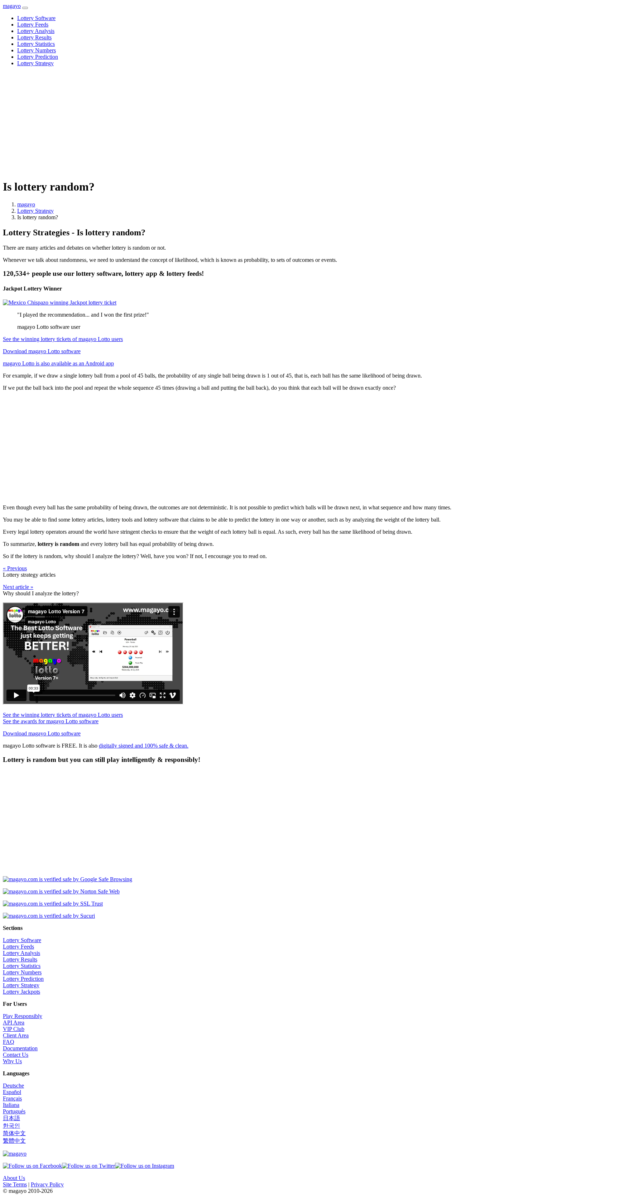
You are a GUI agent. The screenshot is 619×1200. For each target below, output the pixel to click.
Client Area (16, 1035)
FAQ (8, 1042)
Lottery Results (34, 37)
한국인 (11, 1126)
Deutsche (13, 1086)
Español (12, 1092)
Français (12, 1098)
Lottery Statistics (36, 44)
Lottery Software (36, 18)
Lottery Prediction (37, 57)
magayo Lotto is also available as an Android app (58, 363)
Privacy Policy (47, 1184)
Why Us (12, 1061)
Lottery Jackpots (21, 992)
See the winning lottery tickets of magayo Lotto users (63, 339)
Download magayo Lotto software (42, 351)
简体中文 (14, 1133)
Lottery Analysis (35, 31)
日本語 (11, 1118)
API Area (13, 1022)
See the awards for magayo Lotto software (51, 721)
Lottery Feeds (32, 24)
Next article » (18, 587)
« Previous (15, 568)
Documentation (20, 1048)
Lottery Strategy (35, 63)
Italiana (11, 1105)
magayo (12, 6)
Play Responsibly (22, 1016)
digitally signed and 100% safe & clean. (143, 746)
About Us (14, 1178)
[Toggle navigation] (25, 8)
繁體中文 (14, 1141)
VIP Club (13, 1029)
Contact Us (15, 1055)
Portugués (14, 1111)
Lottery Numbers (36, 50)
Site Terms (15, 1184)
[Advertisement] (218, 122)
